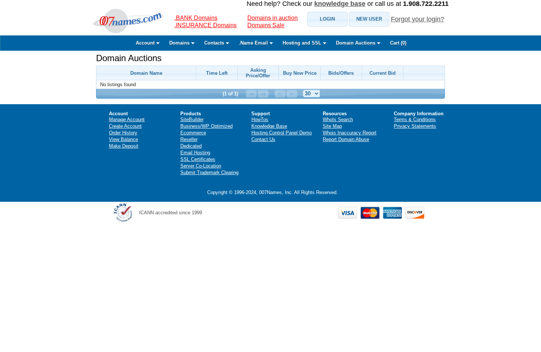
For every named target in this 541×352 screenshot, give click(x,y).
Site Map (332, 126)
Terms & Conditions (415, 119)
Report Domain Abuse (346, 139)
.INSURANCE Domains (205, 25)
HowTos (259, 119)
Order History (123, 132)
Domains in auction (272, 18)
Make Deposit (123, 146)
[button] (327, 19)
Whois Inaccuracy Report (349, 132)
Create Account (125, 126)
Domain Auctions (129, 58)
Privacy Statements (415, 126)
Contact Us (263, 139)
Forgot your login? (417, 19)
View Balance (123, 139)
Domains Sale (265, 25)
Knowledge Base (269, 126)
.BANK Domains (196, 18)
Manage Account (127, 119)
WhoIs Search (338, 119)
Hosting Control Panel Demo (281, 132)
